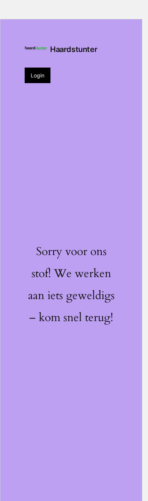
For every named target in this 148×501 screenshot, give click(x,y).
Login (37, 75)
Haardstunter (73, 49)
